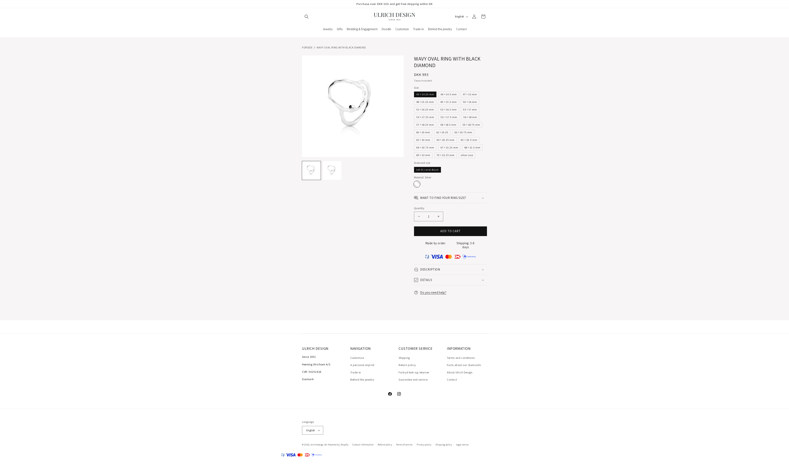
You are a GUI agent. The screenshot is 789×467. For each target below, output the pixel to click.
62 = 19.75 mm (463, 132)
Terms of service (404, 444)
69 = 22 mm (423, 155)
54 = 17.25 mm (425, 117)
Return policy (407, 365)
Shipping (404, 358)
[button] (306, 16)
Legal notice (462, 444)
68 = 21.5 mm (472, 147)
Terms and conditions (461, 358)
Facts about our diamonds (464, 365)
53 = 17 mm (470, 109)
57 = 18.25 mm (425, 124)
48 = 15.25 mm (425, 101)
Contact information (363, 444)
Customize (357, 358)
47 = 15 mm (470, 94)
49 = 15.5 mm (448, 101)
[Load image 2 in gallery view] (332, 170)
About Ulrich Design (459, 372)
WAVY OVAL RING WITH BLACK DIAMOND (341, 47)
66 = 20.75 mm (425, 147)
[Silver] (417, 184)
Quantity (419, 208)
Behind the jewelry (362, 379)
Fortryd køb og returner (414, 372)
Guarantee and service (413, 379)
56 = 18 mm (470, 117)
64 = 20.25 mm (445, 139)
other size (467, 155)
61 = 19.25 (442, 132)
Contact (452, 379)
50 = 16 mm (470, 101)
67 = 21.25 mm (449, 147)
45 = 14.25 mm (425, 94)
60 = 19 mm (423, 132)
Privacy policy (424, 444)
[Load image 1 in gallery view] (311, 170)
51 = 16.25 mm (425, 109)
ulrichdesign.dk (318, 444)
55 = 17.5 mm (449, 117)
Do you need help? (433, 292)
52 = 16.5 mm (448, 109)
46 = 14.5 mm (449, 94)
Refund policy (385, 444)
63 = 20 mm (423, 139)
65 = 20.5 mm (469, 139)
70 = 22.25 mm (445, 155)
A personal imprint (362, 365)
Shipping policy (443, 444)
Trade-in (355, 372)
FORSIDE (307, 47)
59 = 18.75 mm (471, 124)
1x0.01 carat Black (427, 169)
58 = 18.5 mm (448, 124)
